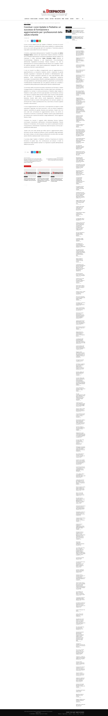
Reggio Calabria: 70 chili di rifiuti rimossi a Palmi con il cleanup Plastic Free (80, 202)
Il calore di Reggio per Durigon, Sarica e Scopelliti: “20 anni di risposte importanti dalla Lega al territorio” (78, 32)
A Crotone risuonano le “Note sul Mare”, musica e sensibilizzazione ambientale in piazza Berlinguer (80, 468)
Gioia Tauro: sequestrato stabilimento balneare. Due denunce (80, 543)
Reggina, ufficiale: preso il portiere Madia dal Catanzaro (80, 700)
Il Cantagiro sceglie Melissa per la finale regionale (79, 239)
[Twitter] (35, 41)
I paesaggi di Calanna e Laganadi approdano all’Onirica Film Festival (80, 598)
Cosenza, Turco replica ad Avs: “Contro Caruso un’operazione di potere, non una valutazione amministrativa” (80, 461)
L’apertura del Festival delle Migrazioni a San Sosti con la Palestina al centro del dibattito (80, 322)
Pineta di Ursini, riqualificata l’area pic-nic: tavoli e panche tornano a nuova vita (80, 86)
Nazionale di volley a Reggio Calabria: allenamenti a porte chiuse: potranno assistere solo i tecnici (80, 172)
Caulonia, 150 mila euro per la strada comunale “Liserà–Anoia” (80, 65)
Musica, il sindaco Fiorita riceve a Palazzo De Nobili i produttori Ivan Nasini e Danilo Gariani (80, 488)
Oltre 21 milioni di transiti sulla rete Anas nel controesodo (80, 71)
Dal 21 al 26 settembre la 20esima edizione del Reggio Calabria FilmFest (80, 298)
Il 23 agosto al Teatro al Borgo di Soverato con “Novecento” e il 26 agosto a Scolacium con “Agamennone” (80, 604)
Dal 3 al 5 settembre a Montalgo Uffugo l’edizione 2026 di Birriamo (80, 234)
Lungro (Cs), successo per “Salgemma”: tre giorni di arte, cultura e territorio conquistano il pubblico (80, 481)
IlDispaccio (60, 713)
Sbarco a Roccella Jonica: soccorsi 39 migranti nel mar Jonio (80, 493)
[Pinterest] (37, 41)
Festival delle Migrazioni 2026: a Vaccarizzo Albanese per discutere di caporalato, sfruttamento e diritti (80, 140)
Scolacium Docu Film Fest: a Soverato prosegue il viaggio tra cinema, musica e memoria (80, 280)
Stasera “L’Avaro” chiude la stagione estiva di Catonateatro (80, 292)
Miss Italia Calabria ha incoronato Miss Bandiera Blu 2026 (80, 627)
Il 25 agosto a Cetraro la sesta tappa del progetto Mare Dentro (80, 303)
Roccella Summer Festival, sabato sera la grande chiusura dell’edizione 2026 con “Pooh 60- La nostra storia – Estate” (80, 500)
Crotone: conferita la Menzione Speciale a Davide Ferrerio (80, 570)
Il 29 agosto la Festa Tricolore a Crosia (80, 360)
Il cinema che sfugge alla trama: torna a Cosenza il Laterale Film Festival (80, 685)
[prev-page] (24, 185)
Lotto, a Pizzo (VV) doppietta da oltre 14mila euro (79, 614)
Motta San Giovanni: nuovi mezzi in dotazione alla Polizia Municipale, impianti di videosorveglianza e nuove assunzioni (80, 315)
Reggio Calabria (65, 713)
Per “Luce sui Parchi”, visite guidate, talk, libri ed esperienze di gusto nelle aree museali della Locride (80, 93)
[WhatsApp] (40, 41)
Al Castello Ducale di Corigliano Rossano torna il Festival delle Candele (80, 188)
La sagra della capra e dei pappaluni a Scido (80, 219)
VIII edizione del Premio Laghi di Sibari (80, 691)
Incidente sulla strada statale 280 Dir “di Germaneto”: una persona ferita (80, 208)
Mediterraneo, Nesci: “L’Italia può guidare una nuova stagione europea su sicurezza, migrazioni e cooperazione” (80, 434)
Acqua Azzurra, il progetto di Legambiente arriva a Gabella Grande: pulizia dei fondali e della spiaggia (80, 526)
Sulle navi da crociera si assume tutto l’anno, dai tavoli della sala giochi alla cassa (80, 153)
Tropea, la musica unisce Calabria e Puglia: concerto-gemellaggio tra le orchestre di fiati (80, 404)
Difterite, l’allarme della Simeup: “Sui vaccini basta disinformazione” (80, 409)
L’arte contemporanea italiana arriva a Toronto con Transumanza (80, 308)
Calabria (28, 22)
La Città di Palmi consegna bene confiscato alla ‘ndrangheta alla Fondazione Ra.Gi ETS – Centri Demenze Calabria (80, 180)
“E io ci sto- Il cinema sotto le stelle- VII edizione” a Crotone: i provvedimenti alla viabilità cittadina (80, 651)
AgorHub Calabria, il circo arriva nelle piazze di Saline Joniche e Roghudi (80, 428)
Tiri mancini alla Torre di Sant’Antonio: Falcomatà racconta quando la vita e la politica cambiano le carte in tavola (80, 564)
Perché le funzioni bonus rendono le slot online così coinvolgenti (80, 274)
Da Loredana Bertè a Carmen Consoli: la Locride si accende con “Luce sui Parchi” (80, 455)
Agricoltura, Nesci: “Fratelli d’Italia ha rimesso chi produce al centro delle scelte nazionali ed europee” (80, 159)
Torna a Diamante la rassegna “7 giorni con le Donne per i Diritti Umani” (80, 389)
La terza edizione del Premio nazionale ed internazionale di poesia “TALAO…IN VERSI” (80, 347)
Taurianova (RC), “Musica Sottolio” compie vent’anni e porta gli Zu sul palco (80, 519)
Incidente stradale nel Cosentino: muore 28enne (80, 125)
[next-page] (26, 185)
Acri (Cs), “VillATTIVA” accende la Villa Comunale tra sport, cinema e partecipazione (80, 441)
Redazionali (68, 27)
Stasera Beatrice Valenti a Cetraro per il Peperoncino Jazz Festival (80, 214)
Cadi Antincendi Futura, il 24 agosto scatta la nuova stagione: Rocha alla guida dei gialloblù (80, 507)
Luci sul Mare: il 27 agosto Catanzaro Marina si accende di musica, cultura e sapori (80, 593)
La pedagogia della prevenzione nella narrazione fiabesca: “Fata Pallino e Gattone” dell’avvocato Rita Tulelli (80, 340)
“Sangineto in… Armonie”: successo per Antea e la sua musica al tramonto (80, 645)
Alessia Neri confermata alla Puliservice (80, 705)
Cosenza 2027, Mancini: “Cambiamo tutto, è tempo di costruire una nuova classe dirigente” (80, 668)
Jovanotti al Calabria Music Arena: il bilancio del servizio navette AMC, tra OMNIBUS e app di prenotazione (30, 179)
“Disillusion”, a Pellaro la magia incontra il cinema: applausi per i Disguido (80, 657)
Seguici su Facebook (80, 712)
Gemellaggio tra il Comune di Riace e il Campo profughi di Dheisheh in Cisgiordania (80, 245)
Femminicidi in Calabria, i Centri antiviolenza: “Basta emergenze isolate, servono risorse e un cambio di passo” (80, 421)
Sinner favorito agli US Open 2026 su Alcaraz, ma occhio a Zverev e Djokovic (80, 287)
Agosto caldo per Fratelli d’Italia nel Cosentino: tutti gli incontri (79, 260)
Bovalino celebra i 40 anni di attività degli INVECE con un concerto (80, 373)
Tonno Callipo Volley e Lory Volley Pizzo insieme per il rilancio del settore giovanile (80, 475)
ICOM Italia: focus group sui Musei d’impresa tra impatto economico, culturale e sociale (80, 166)
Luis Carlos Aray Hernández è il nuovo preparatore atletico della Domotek (80, 147)
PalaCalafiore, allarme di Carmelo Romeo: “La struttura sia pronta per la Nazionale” (80, 513)
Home (25, 22)
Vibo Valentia (82, 713)
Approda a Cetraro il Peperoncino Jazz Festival (80, 695)
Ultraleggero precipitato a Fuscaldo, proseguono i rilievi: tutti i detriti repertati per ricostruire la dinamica (80, 448)
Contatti (68, 712)
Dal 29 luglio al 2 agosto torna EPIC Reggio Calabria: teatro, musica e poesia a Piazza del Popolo (77, 38)
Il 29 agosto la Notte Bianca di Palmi (80, 558)
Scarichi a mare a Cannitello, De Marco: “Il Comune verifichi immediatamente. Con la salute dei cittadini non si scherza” (80, 577)
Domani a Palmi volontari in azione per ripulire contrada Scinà (80, 662)
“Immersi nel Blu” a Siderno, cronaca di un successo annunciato (80, 674)
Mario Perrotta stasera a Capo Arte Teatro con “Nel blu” (80, 327)
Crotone (77, 713)
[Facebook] (32, 41)
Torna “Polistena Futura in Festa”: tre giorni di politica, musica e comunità (80, 415)
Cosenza (74, 713)
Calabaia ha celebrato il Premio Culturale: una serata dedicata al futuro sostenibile (80, 679)
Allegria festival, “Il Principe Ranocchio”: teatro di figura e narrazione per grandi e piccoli (80, 334)
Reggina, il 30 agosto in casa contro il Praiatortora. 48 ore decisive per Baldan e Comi (80, 60)
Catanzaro (31, 22)
